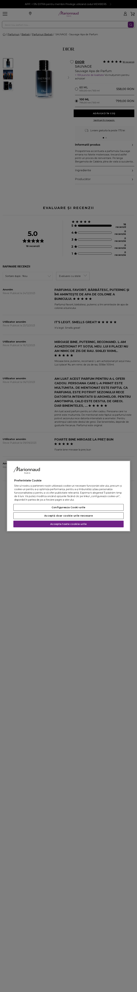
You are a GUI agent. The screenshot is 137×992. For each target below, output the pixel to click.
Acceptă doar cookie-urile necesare (68, 515)
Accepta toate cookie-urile (68, 524)
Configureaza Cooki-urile (68, 507)
